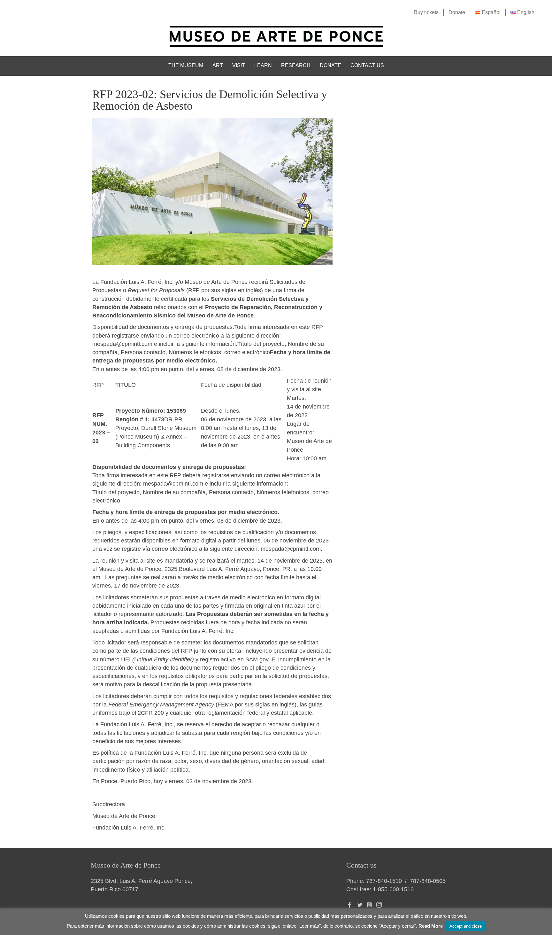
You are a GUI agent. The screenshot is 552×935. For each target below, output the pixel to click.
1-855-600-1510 (393, 889)
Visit (238, 65)
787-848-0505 (428, 881)
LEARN (263, 65)
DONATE (330, 65)
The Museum (185, 65)
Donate (456, 12)
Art (217, 65)
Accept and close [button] (465, 926)
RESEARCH (295, 65)
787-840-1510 (384, 881)
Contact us (367, 65)
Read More (430, 926)
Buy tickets (426, 12)
